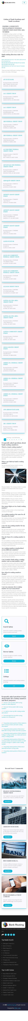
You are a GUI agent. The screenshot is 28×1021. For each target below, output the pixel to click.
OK (13, 64)
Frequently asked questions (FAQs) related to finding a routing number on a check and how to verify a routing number (14, 735)
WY (4, 67)
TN (12, 66)
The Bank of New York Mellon (10, 964)
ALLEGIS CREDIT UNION (11, 286)
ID (2, 61)
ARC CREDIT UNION (9, 423)
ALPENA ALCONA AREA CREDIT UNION (10, 301)
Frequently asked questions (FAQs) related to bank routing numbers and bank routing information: (14, 724)
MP (14, 63)
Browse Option (8, 652)
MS (16, 63)
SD (10, 66)
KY (8, 61)
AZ (8, 59)
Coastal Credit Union (8, 995)
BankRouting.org (11, 1005)
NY (10, 64)
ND (22, 63)
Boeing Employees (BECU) (9, 985)
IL (3, 61)
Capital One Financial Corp (9, 962)
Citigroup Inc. (6, 950)
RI (7, 66)
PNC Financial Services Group (10, 957)
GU (22, 59)
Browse (14, 661)
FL (18, 59)
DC (15, 59)
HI (23, 59)
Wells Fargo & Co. (7, 948)
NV (8, 64)
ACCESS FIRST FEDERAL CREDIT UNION (11, 150)
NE (24, 63)
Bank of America (7, 946)
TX (13, 66)
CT (13, 59)
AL (4, 59)
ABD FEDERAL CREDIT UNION (12, 121)
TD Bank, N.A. (6, 960)
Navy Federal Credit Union (9, 973)
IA (25, 59)
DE (17, 59)
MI (8, 63)
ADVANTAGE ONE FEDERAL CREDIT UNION (12, 165)
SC (8, 66)
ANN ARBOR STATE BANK (11, 409)
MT (18, 63)
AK (2, 59)
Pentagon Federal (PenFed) (10, 978)
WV (2, 67)
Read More (8, 801)
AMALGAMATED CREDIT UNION (11, 348)
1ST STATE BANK (8, 79)
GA (20, 59)
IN (5, 61)
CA (10, 59)
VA (17, 66)
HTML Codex (17, 1008)
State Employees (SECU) (9, 976)
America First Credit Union (9, 990)
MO (12, 63)
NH (2, 64)
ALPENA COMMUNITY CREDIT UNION (12, 332)
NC (20, 63)
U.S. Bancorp (6, 953)
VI (18, 66)
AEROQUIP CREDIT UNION (11, 180)
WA (22, 66)
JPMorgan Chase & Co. (8, 943)
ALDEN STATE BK (8, 241)
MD (4, 63)
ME (6, 63)
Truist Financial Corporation (10, 955)
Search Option (8, 627)
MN (10, 63)
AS (7, 59)
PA (4, 66)
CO (12, 59)
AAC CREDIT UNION (9, 93)
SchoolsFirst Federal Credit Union (11, 980)
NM (6, 64)
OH (12, 64)
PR (5, 66)
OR (2, 66)
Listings (6, 676)
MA (2, 63)
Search (14, 636)
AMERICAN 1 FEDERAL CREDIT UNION (13, 363)
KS (6, 61)
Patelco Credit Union (8, 992)
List (14, 686)
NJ (4, 64)
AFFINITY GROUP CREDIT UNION (11, 195)
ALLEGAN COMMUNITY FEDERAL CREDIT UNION (11, 256)
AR (5, 59)
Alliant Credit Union (8, 983)
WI (24, 66)
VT (20, 66)
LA (9, 61)
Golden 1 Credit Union (8, 987)
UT (15, 66)
